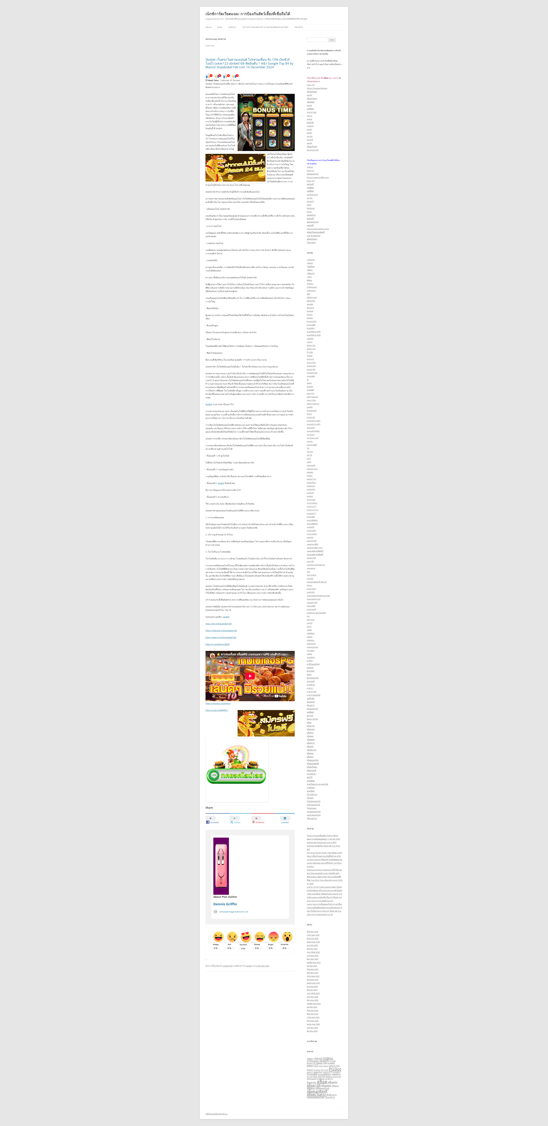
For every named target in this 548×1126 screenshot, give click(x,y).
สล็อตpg (310, 753)
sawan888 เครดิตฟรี (315, 551)
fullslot (310, 355)
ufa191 (310, 623)
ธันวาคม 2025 (312, 959)
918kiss (310, 167)
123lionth (311, 259)
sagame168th (312, 544)
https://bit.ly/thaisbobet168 (219, 623)
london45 (311, 417)
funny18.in (311, 362)
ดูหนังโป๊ (310, 122)
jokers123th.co (313, 403)
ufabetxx (310, 640)
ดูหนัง (309, 674)
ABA (308, 294)
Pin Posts (299, 27)
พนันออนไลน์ (312, 708)
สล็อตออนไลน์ (312, 760)
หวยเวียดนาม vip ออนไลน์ (317, 784)
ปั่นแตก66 (311, 702)
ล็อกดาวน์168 (312, 719)
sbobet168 (227, 966)
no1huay (310, 434)
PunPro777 (311, 506)
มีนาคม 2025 (312, 990)
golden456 (311, 366)
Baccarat (310, 307)
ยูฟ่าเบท (310, 715)
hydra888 (311, 376)
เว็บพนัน (310, 798)
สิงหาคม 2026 (312, 931)
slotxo (309, 115)
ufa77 (309, 626)
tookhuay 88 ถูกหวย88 (316, 612)
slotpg (309, 119)
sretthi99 (310, 592)
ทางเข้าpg (311, 684)
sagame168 (311, 541)
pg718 (309, 455)
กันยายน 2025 (312, 969)
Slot (308, 571)
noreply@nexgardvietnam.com (233, 911)
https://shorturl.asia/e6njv (218, 703)
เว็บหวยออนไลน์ (313, 804)
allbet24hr (311, 301)
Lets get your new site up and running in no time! (265, 27)
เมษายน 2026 (312, 945)
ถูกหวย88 (311, 681)
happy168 (311, 369)
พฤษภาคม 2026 (313, 942)
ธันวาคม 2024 (312, 1000)
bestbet (310, 311)
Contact (232, 27)
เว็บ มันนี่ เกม (312, 794)
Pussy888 (311, 517)
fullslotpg (311, 208)
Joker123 (310, 393)
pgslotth (310, 493)
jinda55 (310, 386)
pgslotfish (311, 489)
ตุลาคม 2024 (312, 1007)
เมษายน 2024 (312, 1027)
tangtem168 (312, 602)
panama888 (312, 445)
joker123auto (312, 397)
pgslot (309, 105)
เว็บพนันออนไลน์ (313, 801)
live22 (309, 211)
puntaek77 (311, 513)
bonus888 (311, 325)
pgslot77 (310, 201)
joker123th (311, 400)
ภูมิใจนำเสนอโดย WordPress (217, 1114)
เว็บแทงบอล (311, 808)
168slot (310, 263)
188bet (310, 270)
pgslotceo (311, 486)
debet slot (311, 345)
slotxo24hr (311, 588)
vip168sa (310, 650)
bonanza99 (311, 321)
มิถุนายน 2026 (312, 938)
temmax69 (311, 609)
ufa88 (309, 630)
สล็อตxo (310, 756)
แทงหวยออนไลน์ (314, 815)
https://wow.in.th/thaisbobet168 (221, 637)
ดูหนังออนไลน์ (312, 174)
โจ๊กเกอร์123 (312, 818)
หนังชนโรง (311, 215)
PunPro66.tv (312, 503)
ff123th (310, 352)
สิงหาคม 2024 (312, 1014)
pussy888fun (312, 520)
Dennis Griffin (225, 904)
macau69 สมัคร (313, 431)
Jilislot (309, 383)
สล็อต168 (310, 726)
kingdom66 (311, 410)
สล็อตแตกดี (311, 770)
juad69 (310, 407)
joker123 (310, 170)
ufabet (309, 636)
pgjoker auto (312, 469)
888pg (309, 280)
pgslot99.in (311, 482)
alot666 (310, 304)
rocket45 (310, 527)
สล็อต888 (310, 102)
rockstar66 (311, 530)
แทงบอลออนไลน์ (314, 811)
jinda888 (310, 390)
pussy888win (312, 523)
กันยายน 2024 (312, 1010)
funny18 (310, 359)
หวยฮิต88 (311, 780)
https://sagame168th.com (318, 177)
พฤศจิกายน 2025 (314, 962)
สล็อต (309, 722)
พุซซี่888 (310, 109)
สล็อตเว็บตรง (312, 91)
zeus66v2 (311, 657)
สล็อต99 (310, 746)
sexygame (311, 568)
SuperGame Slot (314, 599)
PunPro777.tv (312, 510)
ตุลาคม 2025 (312, 966)
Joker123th (334, 1065)
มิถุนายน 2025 (312, 979)
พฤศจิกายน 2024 (314, 1003)
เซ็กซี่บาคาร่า (331, 1095)
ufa (308, 616)
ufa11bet (310, 619)
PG (308, 448)
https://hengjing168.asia (317, 88)
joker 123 (311, 85)
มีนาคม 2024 (312, 1031)
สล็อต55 (310, 732)
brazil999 (310, 328)
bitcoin (310, 314)
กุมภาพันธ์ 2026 (313, 952)
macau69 (311, 427)
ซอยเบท (310, 667)
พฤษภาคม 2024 (313, 1024)
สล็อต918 (310, 743)
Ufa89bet (311, 633)
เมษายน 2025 (312, 986)
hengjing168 (312, 373)
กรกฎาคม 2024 (313, 1017)
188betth (311, 273)
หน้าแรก (209, 27)
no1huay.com (313, 438)
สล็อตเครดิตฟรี (313, 763)
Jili (308, 379)
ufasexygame (312, 647)
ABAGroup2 (312, 297)
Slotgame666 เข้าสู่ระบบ (317, 582)
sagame (310, 537)
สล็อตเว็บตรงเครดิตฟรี (316, 232)
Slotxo (309, 585)
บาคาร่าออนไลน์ (313, 235)
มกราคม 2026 (312, 955)
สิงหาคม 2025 (312, 972)
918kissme (311, 290)
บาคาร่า (310, 688)
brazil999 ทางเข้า (314, 331)
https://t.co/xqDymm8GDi (218, 644)
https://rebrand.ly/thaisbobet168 (221, 630)
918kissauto (312, 287)
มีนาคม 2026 (312, 948)
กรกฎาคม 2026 (313, 935)
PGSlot (310, 475)
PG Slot (310, 451)
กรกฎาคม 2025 (313, 976)
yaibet (309, 654)
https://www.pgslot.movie (318, 229)
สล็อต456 (310, 729)
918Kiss (310, 283)
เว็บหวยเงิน (311, 242)
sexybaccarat (312, 194)
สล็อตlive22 (311, 750)
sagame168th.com (314, 547)
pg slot (310, 136)
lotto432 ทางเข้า (313, 421)
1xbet (309, 277)
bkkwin (310, 318)
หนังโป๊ (309, 777)
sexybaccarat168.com (316, 564)
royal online (312, 534)
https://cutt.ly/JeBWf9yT (217, 710)
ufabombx (311, 643)
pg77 (309, 458)
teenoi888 (311, 606)
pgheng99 (311, 465)
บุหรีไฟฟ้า (311, 698)
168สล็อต (310, 266)
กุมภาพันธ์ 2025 (313, 993)
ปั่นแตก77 (311, 705)
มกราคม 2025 (312, 996)
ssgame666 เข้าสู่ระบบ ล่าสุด (318, 595)
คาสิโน (310, 660)
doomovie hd (312, 150)
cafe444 (310, 338)
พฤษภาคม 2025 (313, 983)
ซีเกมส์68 (310, 671)
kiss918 (310, 139)
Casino (310, 342)
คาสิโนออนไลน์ (313, 664)
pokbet (310, 496)
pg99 (309, 205)
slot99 (309, 95)
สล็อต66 (310, 736)
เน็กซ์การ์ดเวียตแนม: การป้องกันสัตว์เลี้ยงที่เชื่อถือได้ (248, 13)
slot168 (310, 578)
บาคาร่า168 (311, 112)
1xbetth (310, 126)
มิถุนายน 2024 (312, 1020)
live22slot (316, 1070)
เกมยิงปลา (311, 787)
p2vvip (310, 441)
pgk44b (310, 472)
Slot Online (311, 575)
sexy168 (310, 561)
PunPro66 (311, 499)
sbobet (209, 404)
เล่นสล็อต (310, 791)
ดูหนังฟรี (310, 184)
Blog (219, 27)
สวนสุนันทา (311, 774)
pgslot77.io (311, 479)
